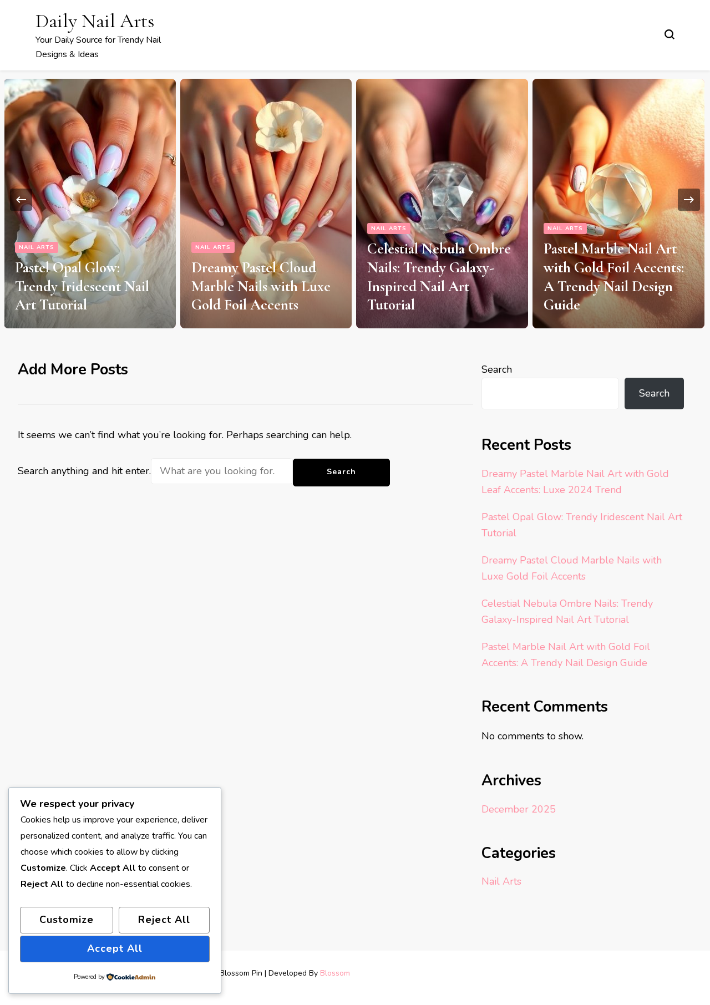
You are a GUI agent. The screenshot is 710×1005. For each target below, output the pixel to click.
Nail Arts (36, 247)
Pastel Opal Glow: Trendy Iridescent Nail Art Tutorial (82, 286)
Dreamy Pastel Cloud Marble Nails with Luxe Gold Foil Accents (261, 286)
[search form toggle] (669, 34)
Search (496, 369)
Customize (66, 919)
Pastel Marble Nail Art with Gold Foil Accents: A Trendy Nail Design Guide (614, 277)
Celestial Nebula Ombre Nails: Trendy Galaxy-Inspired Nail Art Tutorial (439, 277)
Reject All (164, 919)
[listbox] (355, 199)
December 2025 (518, 809)
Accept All (115, 948)
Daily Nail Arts (95, 21)
